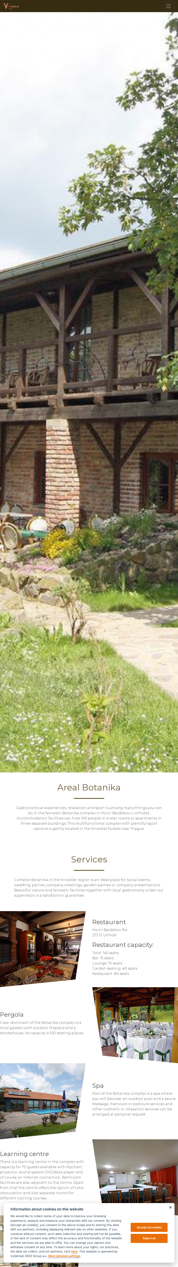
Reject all (149, 1238)
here (74, 1251)
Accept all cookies (149, 1227)
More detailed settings (64, 1256)
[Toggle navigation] (168, 6)
